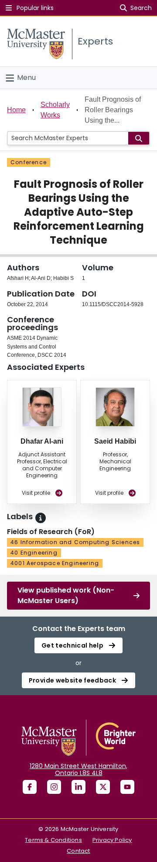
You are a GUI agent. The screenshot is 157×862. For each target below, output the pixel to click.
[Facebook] (30, 787)
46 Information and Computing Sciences (75, 542)
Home (16, 110)
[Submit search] (138, 138)
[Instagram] (54, 787)
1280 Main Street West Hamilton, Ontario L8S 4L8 (78, 769)
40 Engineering (34, 552)
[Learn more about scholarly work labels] (40, 518)
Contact (78, 851)
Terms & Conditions (53, 840)
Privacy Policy (112, 840)
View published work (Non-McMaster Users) (65, 595)
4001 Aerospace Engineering (54, 563)
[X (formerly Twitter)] (103, 787)
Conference (28, 162)
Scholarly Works (55, 110)
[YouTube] (127, 787)
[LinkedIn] (78, 787)
